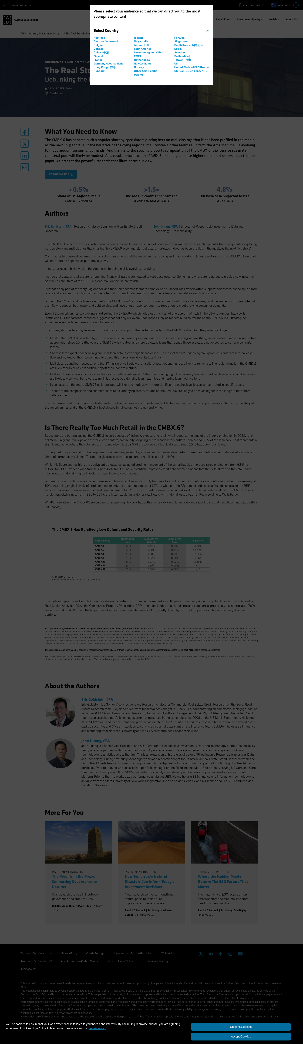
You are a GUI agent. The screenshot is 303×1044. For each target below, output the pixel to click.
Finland (98, 56)
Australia (99, 37)
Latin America (143, 48)
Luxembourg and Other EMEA (148, 54)
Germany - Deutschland (109, 63)
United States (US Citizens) (191, 67)
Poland (138, 74)
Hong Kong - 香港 (105, 67)
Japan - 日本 (141, 45)
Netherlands (142, 60)
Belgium (99, 45)
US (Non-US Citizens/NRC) (191, 71)
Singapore (181, 41)
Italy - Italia (141, 41)
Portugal (179, 37)
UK (176, 63)
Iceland (139, 37)
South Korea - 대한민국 (188, 45)
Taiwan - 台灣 (182, 60)
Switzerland (182, 56)
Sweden (179, 52)
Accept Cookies (241, 1036)
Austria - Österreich (106, 41)
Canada (99, 48)
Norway (139, 67)
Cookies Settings (241, 1026)
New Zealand (142, 63)
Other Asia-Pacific (145, 71)
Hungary (99, 71)
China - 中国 (101, 52)
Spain (178, 48)
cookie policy (97, 1028)
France (98, 60)
